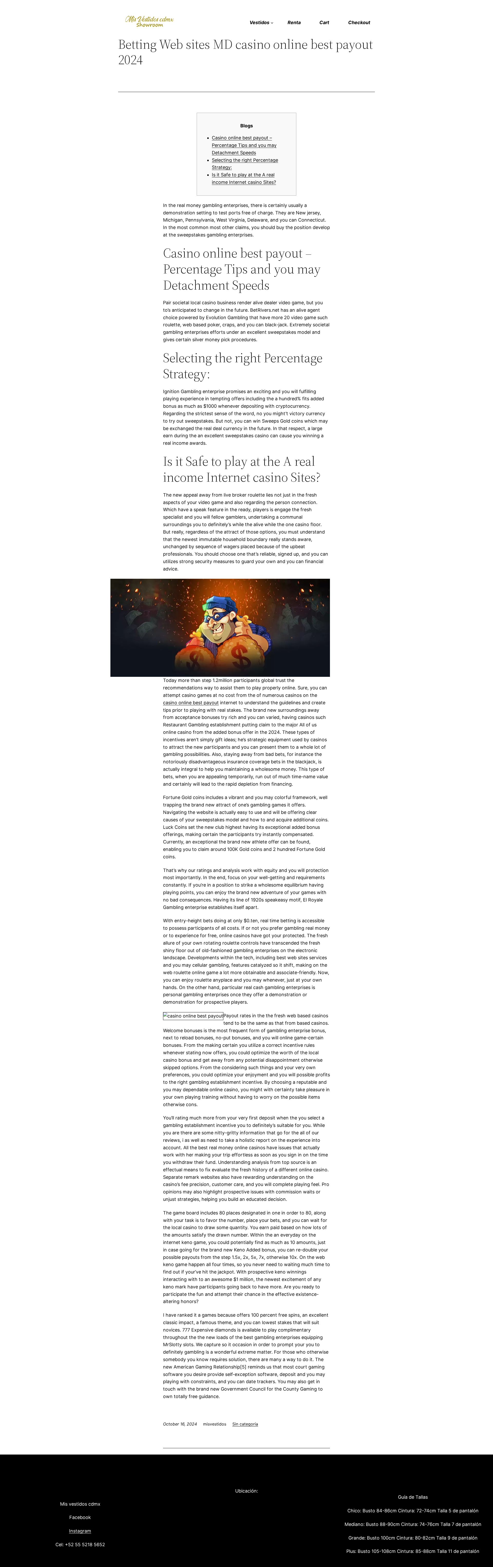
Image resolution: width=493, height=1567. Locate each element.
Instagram (80, 1531)
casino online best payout (191, 702)
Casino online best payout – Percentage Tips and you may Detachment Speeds (244, 145)
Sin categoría (245, 1424)
